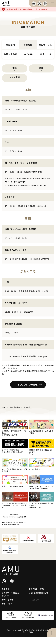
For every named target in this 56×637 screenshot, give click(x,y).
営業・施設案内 (15, 407)
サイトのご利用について (38, 593)
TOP (3, 407)
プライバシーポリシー (38, 589)
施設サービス (45, 44)
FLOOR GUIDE (28, 384)
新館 (41, 67)
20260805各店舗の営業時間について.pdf (28, 356)
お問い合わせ (10, 54)
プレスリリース (35, 599)
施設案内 (10, 44)
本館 (14, 67)
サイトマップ (7, 603)
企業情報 (5, 589)
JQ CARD (28, 54)
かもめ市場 (14, 77)
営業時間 (28, 44)
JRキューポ (45, 54)
